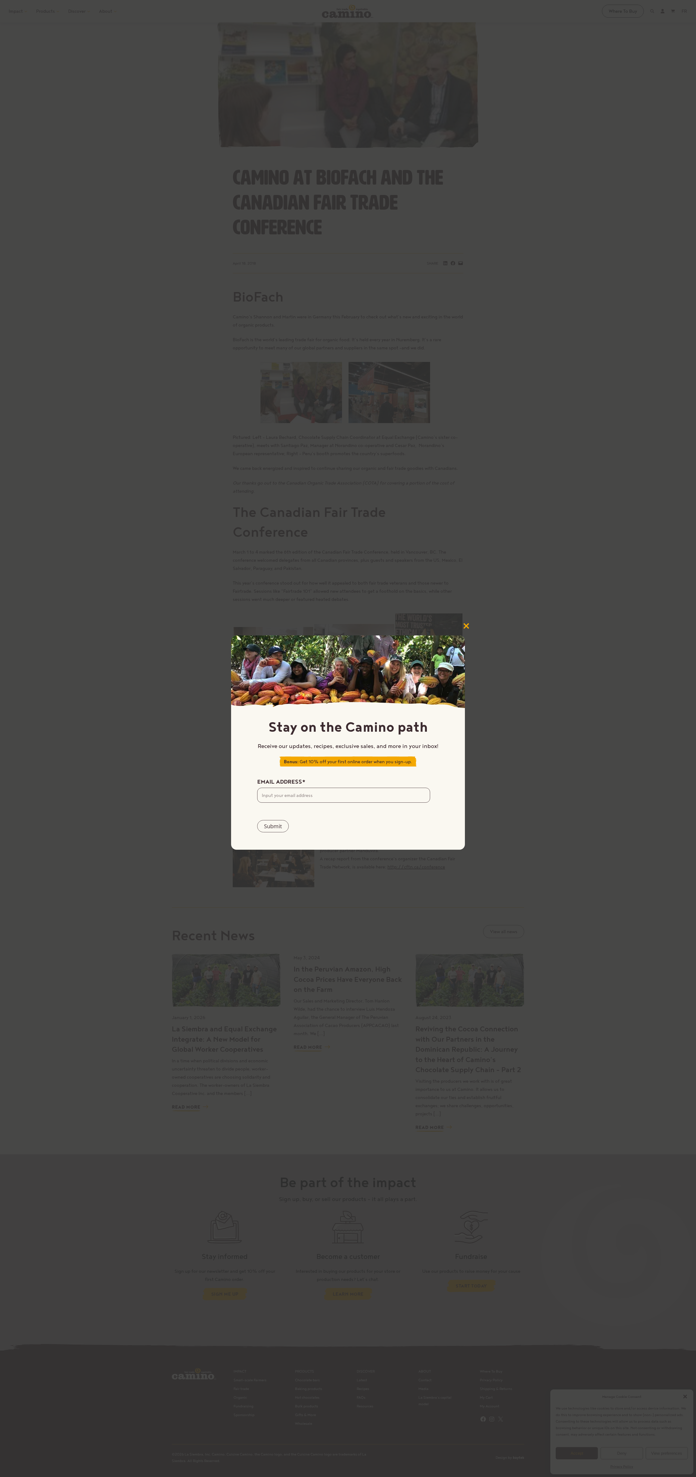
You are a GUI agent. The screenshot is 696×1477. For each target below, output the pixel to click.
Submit (273, 826)
